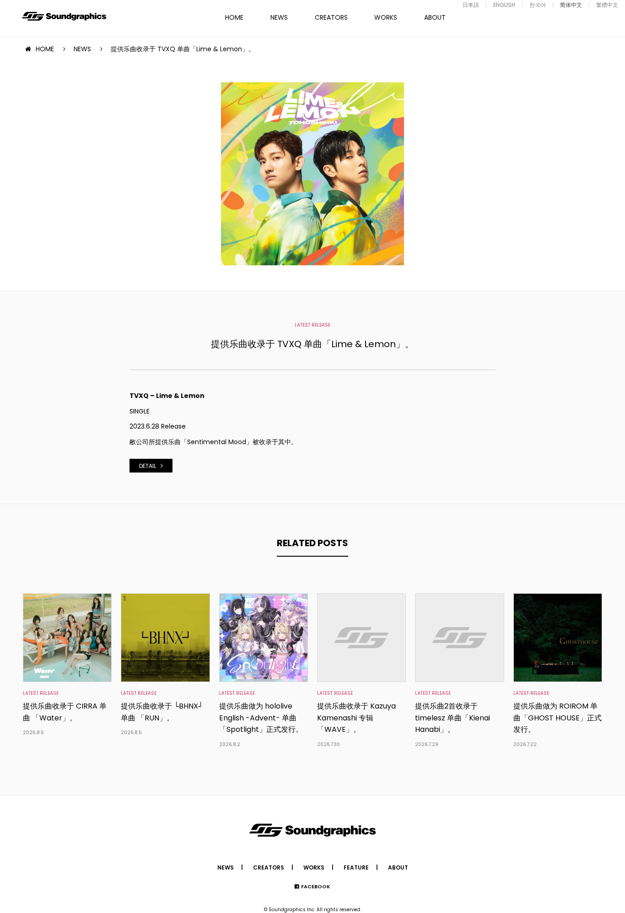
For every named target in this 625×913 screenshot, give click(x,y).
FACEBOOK (315, 886)
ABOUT (435, 17)
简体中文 (571, 5)
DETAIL (147, 466)
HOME (234, 17)
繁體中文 (607, 5)
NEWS (279, 17)
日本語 (471, 5)
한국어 (537, 5)
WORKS (385, 17)
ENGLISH (504, 5)
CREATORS (331, 17)
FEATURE (356, 867)
